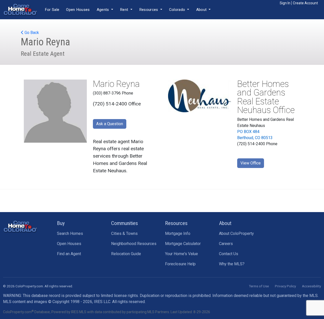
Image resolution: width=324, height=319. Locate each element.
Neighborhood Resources (133, 243)
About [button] (202, 9)
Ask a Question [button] (109, 123)
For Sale (52, 9)
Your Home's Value (181, 253)
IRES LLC (102, 301)
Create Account (305, 3)
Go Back (31, 32)
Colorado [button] (177, 9)
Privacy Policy (285, 286)
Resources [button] (149, 9)
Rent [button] (124, 9)
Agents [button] (103, 9)
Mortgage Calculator (183, 243)
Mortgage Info (177, 233)
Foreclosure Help (180, 263)
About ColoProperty (236, 233)
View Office (250, 163)
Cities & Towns (124, 233)
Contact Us (228, 253)
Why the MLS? (232, 263)
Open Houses (78, 9)
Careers (226, 243)
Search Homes (70, 233)
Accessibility (311, 286)
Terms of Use (259, 286)
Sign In (285, 3)
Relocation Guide (126, 253)
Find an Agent (69, 253)
